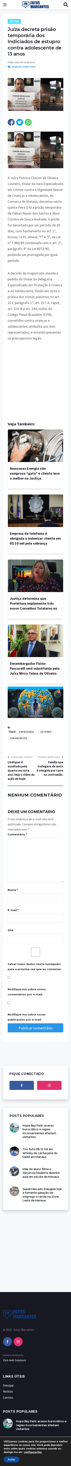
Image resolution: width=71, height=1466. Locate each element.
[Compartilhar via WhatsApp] (28, 122)
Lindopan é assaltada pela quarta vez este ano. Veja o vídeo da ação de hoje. (21, 770)
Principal (8, 1385)
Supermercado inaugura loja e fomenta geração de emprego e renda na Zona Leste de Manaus (41, 1194)
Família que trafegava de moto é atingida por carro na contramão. (49, 768)
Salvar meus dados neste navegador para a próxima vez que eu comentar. (35, 966)
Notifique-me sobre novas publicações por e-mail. (27, 1017)
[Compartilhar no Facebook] (11, 122)
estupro (46, 731)
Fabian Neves (18, 738)
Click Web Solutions (14, 1360)
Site (10, 930)
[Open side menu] (5, 5)
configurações (33, 1452)
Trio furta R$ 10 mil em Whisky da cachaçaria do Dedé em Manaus (40, 1153)
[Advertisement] (35, 383)
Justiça (14, 21)
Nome (13, 889)
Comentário (17, 834)
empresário (26, 731)
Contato (8, 1397)
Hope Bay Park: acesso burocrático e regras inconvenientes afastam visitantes (39, 1131)
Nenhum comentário (23, 66)
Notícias (8, 1391)
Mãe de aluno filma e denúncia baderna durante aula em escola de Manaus (40, 1173)
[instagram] (49, 1085)
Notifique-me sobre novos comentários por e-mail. (27, 992)
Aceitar (11, 1459)
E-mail (13, 910)
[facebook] (21, 1085)
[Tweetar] (19, 122)
